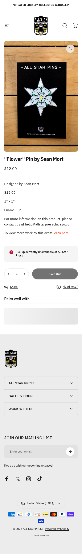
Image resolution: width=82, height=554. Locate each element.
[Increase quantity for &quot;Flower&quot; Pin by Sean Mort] (24, 274)
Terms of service (41, 535)
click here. (62, 233)
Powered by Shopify (57, 529)
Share (14, 287)
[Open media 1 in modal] (70, 48)
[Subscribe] (70, 451)
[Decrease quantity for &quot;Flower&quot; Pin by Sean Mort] (8, 274)
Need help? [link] (70, 286)
